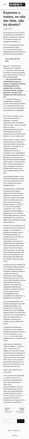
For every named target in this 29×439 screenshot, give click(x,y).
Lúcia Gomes (9, 28)
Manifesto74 (14, 435)
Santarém (6, 336)
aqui (18, 41)
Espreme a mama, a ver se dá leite (9, 410)
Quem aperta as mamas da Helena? (20, 410)
